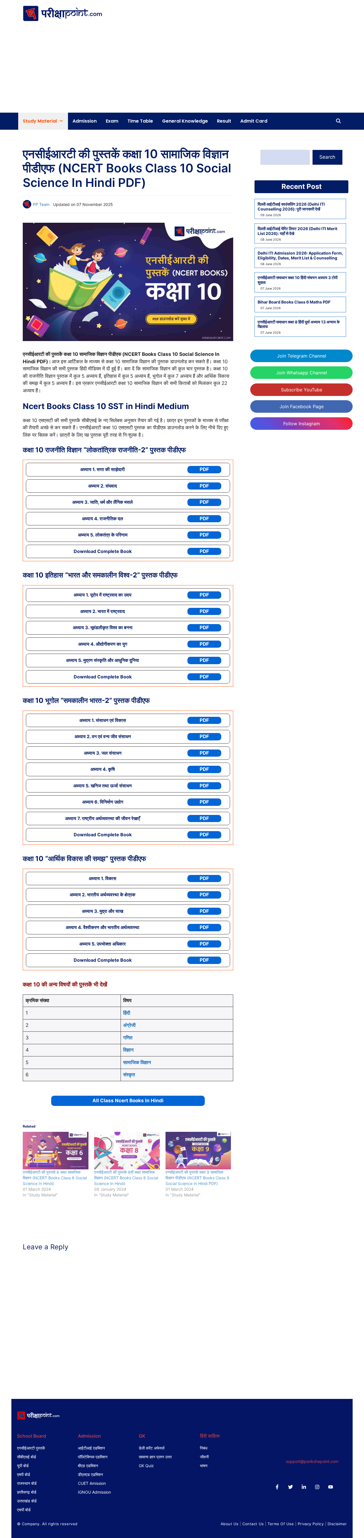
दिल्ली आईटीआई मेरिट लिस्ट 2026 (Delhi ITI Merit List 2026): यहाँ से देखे (297, 231)
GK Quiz (146, 1465)
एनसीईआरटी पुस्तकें (31, 1448)
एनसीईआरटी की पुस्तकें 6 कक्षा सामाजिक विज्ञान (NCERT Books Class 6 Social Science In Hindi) (55, 1178)
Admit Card (253, 121)
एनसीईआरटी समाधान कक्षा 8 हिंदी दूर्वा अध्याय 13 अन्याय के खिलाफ (299, 324)
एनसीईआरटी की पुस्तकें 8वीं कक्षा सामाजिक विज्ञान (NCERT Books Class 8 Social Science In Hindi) (126, 1178)
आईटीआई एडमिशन (91, 1448)
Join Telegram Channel (301, 356)
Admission (85, 121)
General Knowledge (185, 121)
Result (224, 121)
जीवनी (204, 1456)
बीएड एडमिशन (88, 1465)
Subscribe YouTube (301, 390)
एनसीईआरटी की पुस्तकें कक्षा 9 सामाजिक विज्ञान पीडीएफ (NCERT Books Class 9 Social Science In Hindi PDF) (197, 1178)
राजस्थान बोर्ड (27, 1483)
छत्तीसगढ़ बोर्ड (26, 1492)
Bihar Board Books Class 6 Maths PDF (294, 302)
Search (327, 157)
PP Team (41, 204)
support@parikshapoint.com (312, 1461)
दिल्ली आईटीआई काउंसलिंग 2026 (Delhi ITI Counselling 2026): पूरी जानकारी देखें (291, 206)
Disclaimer (337, 1524)
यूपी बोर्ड (23, 1465)
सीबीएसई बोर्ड (26, 1456)
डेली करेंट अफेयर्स (151, 1448)
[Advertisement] (182, 70)
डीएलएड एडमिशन (90, 1474)
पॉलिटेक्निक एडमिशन (92, 1456)
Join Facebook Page (302, 406)
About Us (230, 1524)
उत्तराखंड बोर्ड (27, 1500)
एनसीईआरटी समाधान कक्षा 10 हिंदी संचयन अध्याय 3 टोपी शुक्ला (298, 280)
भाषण (204, 1465)
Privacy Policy (311, 1524)
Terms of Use (281, 1524)
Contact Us (253, 1524)
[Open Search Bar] (338, 121)
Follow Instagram (301, 423)
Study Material (40, 121)
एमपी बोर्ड (23, 1474)
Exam (112, 121)
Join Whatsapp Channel (301, 372)
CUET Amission (92, 1483)
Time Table (140, 121)
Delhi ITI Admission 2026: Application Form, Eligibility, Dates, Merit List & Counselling (300, 255)
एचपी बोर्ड (24, 1509)
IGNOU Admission (94, 1492)
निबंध (203, 1448)
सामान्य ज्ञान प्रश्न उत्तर (155, 1456)
